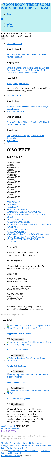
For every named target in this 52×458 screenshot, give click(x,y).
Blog (3, 431)
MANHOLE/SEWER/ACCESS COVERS (26, 214)
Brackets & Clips (41, 68)
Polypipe (10, 57)
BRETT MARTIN (15, 219)
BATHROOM (13, 242)
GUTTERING (14, 43)
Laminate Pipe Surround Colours (23, 445)
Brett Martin (42, 54)
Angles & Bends (14, 70)
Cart (8, 429)
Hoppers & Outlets (15, 73)
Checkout (15, 429)
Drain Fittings (13, 109)
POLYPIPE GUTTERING (19, 222)
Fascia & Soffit (30, 73)
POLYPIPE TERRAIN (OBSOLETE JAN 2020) (29, 224)
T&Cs (9, 143)
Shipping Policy (8, 443)
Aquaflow (13, 54)
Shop (3, 429)
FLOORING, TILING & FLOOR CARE (25, 237)
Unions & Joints (29, 70)
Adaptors (31, 135)
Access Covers (28, 106)
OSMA (33, 54)
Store (9, 14)
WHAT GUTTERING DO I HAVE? (23, 239)
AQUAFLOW (13, 202)
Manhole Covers (14, 106)
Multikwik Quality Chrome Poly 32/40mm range (28, 234)
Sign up (10, 26)
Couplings (11, 135)
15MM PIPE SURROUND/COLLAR (24, 212)
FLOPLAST (12, 227)
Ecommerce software (10, 455)
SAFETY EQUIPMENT (18, 209)
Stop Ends (40, 70)
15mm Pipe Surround (16, 124)
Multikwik (44, 122)
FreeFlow (25, 54)
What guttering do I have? (18, 83)
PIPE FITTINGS (16, 111)
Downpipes (28, 68)
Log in (9, 23)
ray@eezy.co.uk (8, 426)
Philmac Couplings (31, 122)
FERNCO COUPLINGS (18, 229)
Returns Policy (22, 443)
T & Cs (25, 448)
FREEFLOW (13, 207)
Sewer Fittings (41, 106)
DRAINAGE (14, 95)
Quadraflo (11, 204)
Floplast (18, 57)
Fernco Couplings (14, 122)
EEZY (13, 431)
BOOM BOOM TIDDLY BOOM (23, 450)
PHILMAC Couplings (16, 232)
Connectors (21, 135)
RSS (8, 431)
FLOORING (12, 140)
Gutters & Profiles (14, 68)
